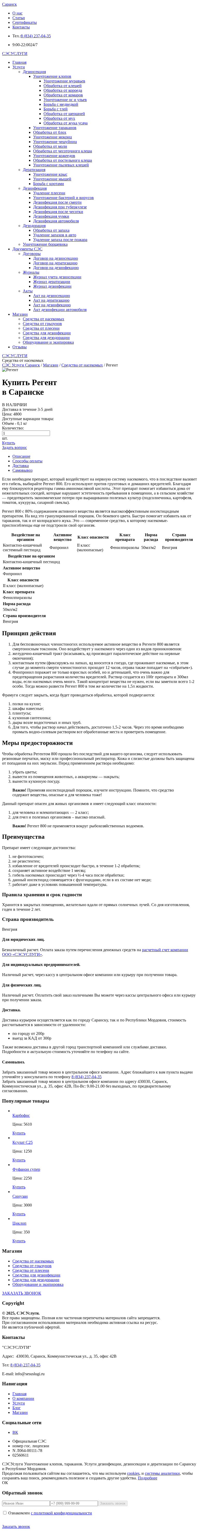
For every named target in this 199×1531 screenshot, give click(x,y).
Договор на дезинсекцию (55, 258)
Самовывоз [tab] (22, 470)
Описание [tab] (21, 456)
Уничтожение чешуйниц (55, 141)
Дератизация (34, 169)
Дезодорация (34, 225)
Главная (19, 62)
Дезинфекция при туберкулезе (60, 207)
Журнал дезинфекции (52, 286)
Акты (28, 291)
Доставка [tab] (20, 465)
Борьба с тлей (56, 109)
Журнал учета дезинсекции (57, 277)
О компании (23, 1398)
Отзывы (19, 347)
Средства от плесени (41, 328)
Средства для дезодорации (46, 337)
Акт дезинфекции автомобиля (60, 309)
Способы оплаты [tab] (27, 461)
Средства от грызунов (42, 323)
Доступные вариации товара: (28, 419)
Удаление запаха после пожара (60, 239)
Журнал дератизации (51, 281)
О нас (17, 13)
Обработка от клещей (63, 85)
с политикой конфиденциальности (61, 1513)
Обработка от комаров (63, 95)
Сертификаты (24, 22)
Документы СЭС (27, 249)
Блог (16, 1408)
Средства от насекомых (43, 319)
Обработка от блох (49, 132)
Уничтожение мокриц (52, 137)
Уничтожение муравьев (64, 81)
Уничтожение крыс (50, 174)
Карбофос (21, 1115)
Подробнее (147, 1478)
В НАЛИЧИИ (14, 405)
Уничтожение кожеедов (54, 155)
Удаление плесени (49, 193)
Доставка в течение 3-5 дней (27, 409)
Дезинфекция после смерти (57, 202)
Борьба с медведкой (61, 104)
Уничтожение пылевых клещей (61, 165)
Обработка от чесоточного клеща (62, 151)
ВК (15, 1432)
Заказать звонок (16, 1526)
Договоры (32, 253)
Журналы (31, 272)
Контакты (21, 27)
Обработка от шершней (64, 113)
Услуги (18, 67)
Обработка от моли (50, 146)
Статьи (18, 18)
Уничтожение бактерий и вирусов (63, 197)
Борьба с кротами (48, 183)
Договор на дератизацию (55, 263)
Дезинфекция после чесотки (58, 211)
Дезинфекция (35, 188)
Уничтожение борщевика (45, 244)
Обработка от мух (59, 118)
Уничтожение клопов (52, 76)
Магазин (20, 314)
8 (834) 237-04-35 (36, 36)
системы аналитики (162, 1473)
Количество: (13, 428)
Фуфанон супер (26, 1169)
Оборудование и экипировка (48, 342)
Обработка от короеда (63, 90)
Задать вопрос (14, 447)
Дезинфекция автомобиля (56, 221)
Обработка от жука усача (66, 123)
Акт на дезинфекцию (52, 305)
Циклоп (19, 1223)
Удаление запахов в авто (54, 235)
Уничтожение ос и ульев (65, 99)
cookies (133, 1473)
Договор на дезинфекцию (56, 267)
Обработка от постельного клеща (62, 160)
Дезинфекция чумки (51, 216)
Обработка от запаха (51, 230)
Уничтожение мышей (52, 179)
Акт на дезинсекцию (51, 295)
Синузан (20, 1196)
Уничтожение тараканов (54, 127)
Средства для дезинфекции (47, 333)
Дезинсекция (34, 71)
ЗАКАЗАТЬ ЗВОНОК (21, 1293)
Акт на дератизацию (51, 300)
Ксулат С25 (22, 1142)
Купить (8, 443)
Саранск (9, 4)
